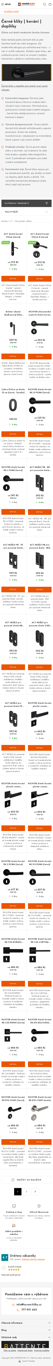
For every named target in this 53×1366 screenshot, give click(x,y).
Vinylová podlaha (41, 1350)
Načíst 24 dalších (28, 1179)
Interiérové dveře (25, 1350)
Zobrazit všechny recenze (33, 1259)
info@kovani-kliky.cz (29, 1304)
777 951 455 (29, 1309)
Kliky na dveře (10, 1350)
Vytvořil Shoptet (28, 1361)
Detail (13, 278)
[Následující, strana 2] (26, 1191)
